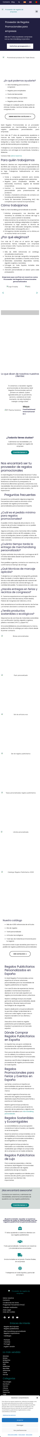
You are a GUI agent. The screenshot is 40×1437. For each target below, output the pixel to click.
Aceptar (20, 1420)
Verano (5, 1386)
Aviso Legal (21, 1434)
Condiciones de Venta (11, 1303)
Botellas (6, 1362)
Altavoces (6, 1370)
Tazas (5, 1372)
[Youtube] (17, 1317)
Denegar (20, 1425)
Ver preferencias (20, 1430)
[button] (37, 1398)
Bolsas (5, 1358)
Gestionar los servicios (9, 1415)
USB (4, 1364)
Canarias (7, 1342)
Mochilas (6, 1368)
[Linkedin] (13, 1317)
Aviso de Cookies (12, 1434)
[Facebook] (5, 1317)
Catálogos (7, 1336)
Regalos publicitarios (11, 1329)
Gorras (5, 1375)
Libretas (6, 1356)
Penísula (7, 1340)
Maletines (6, 1366)
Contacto (6, 1300)
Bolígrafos (6, 1360)
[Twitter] (9, 1317)
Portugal (7, 1344)
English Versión (9, 1346)
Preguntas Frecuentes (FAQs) (14, 1305)
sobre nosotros (16, 156)
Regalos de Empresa (11, 1327)
